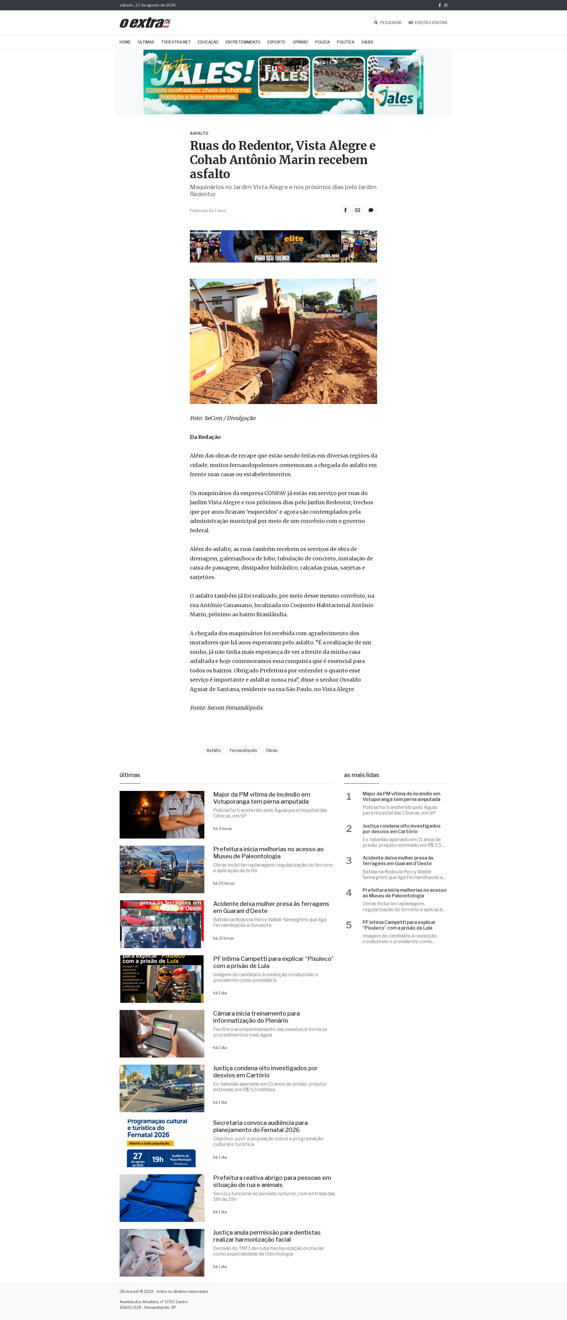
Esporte (277, 42)
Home (125, 42)
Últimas (146, 42)
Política (345, 42)
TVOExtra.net (176, 42)
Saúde (367, 42)
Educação (208, 42)
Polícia (322, 42)
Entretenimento (243, 42)
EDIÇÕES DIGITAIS (430, 22)
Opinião (300, 42)
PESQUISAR (390, 22)
